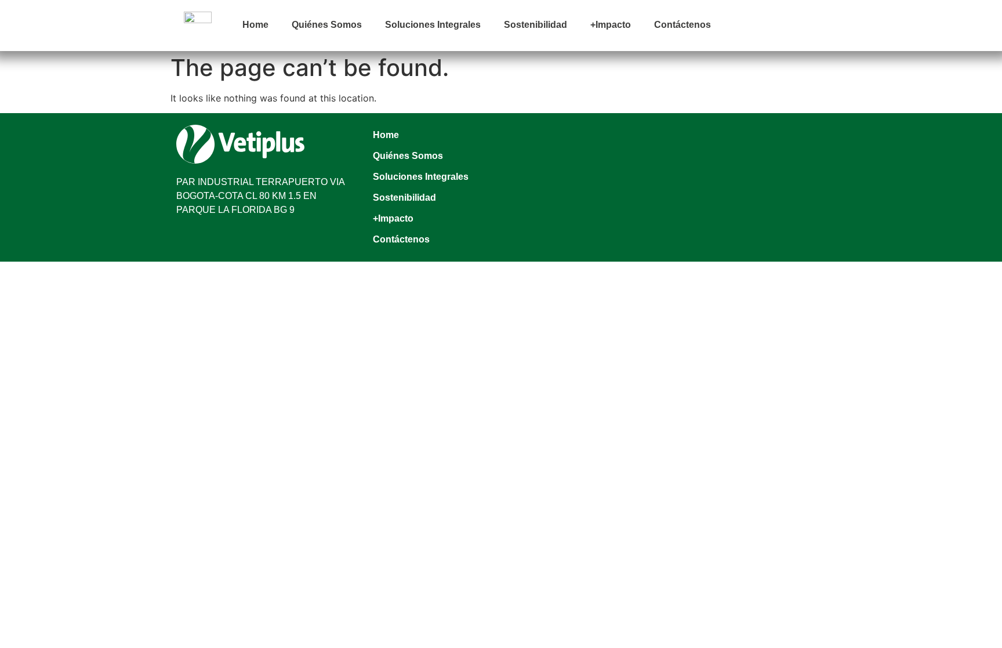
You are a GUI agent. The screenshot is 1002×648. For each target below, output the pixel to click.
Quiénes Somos (327, 25)
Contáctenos (682, 25)
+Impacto (610, 25)
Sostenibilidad (535, 25)
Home (255, 25)
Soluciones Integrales (433, 25)
